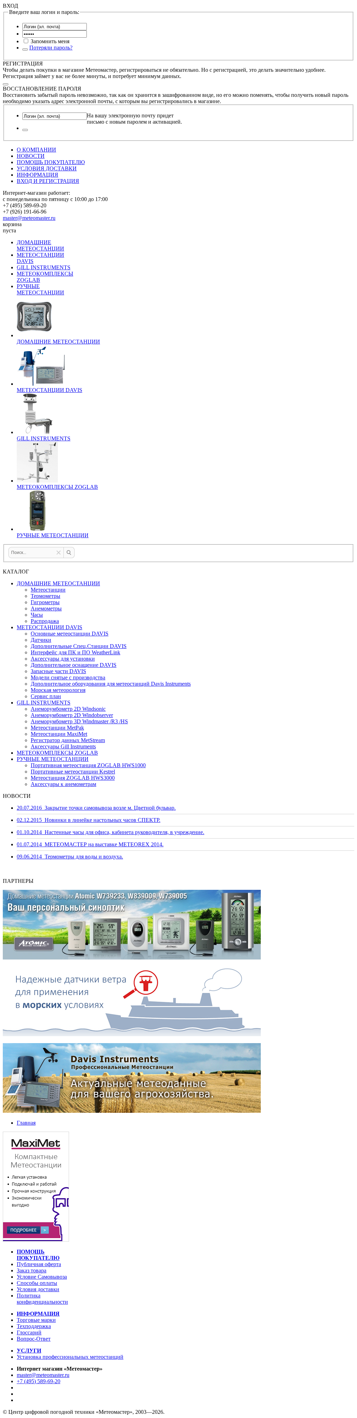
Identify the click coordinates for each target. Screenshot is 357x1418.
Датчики (41, 640)
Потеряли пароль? (51, 48)
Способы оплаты (37, 1283)
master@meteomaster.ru (29, 218)
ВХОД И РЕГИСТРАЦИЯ (48, 181)
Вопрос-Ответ (34, 1339)
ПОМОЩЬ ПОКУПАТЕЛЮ (51, 162)
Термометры (45, 596)
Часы (37, 615)
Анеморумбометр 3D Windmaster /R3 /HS (79, 721)
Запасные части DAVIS (58, 671)
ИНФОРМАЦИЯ (37, 175)
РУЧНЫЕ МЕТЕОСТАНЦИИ (40, 289)
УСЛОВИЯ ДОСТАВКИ (47, 168)
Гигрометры (45, 602)
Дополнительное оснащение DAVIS (73, 665)
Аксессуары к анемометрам (63, 784)
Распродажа (45, 621)
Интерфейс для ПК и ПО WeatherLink (75, 652)
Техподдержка (34, 1326)
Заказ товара (31, 1270)
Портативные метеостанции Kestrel (73, 771)
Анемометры (46, 608)
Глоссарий (29, 1332)
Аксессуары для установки (63, 659)
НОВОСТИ (31, 156)
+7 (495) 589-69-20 (38, 1381)
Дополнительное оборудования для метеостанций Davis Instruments (111, 684)
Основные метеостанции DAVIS (69, 634)
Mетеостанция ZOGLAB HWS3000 (73, 778)
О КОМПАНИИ (36, 150)
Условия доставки (38, 1289)
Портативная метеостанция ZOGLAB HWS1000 (88, 765)
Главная (26, 1123)
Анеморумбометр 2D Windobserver (72, 715)
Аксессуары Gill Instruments (63, 746)
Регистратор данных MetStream (68, 740)
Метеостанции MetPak (57, 728)
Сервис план (46, 696)
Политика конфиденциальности (42, 1299)
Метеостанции (48, 590)
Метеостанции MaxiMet (59, 734)
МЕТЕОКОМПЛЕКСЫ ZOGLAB (57, 753)
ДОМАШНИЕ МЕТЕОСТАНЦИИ (40, 245)
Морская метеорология (58, 690)
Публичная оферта (39, 1264)
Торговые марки (36, 1320)
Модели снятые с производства (68, 677)
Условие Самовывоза (42, 1277)
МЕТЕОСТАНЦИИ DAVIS (49, 627)
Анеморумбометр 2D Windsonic (68, 709)
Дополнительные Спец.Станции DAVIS (79, 646)
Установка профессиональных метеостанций (70, 1357)
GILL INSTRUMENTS (43, 267)
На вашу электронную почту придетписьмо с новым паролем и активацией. (134, 119)
